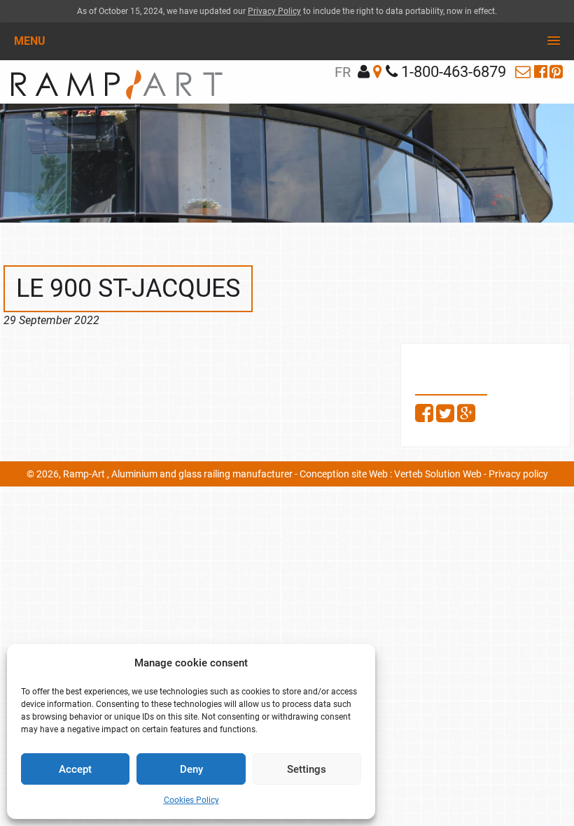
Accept (75, 769)
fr (343, 72)
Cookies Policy (191, 800)
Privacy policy (518, 473)
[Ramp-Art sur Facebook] (540, 71)
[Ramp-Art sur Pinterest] (556, 71)
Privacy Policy (274, 11)
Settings (306, 769)
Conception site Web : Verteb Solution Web (391, 473)
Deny (191, 769)
